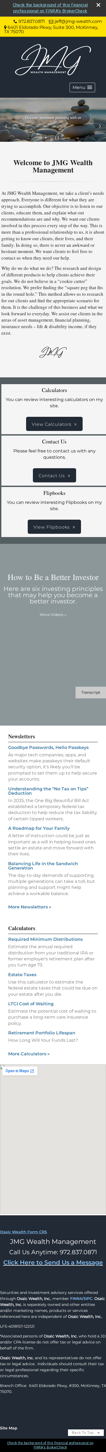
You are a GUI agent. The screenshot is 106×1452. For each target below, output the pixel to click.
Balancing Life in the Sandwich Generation (43, 866)
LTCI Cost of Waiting (31, 1003)
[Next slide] (100, 126)
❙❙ (57, 137)
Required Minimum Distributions (45, 939)
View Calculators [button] (51, 424)
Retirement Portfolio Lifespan (41, 1032)
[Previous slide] (6, 126)
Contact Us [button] (52, 475)
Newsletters (21, 736)
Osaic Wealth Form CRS (23, 1231)
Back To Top (83, 1433)
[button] (82, 87)
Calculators (21, 928)
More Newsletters (29, 907)
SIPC (87, 1298)
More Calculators (29, 1053)
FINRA (76, 1298)
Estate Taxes (22, 974)
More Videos (53, 614)
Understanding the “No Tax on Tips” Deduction (48, 791)
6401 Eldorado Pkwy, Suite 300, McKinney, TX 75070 (51, 29)
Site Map (8, 1428)
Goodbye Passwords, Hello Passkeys (48, 747)
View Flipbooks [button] (51, 527)
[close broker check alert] (98, 5)
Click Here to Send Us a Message (53, 1262)
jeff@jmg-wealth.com (78, 21)
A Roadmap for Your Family (39, 828)
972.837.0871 (31, 21)
